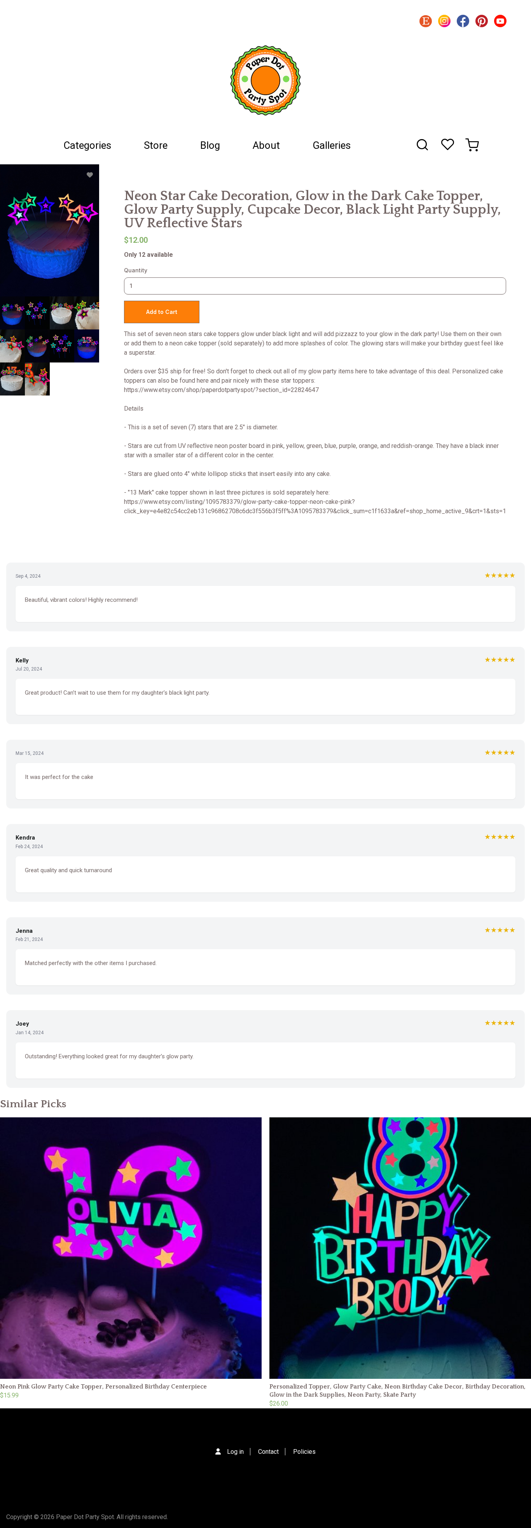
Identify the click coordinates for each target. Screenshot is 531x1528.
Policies (304, 1451)
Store (156, 145)
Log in (235, 1451)
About (266, 145)
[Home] (265, 80)
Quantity (135, 270)
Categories (87, 145)
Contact (268, 1451)
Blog (210, 145)
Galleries (332, 145)
